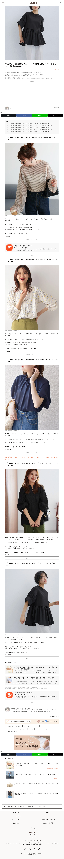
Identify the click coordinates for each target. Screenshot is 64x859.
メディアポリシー (14, 843)
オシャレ (11, 726)
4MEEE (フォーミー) (25, 844)
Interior (48, 816)
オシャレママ (45, 726)
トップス (36, 726)
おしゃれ (27, 726)
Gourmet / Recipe (16, 816)
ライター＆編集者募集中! (36, 844)
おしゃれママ (23, 729)
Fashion (16, 812)
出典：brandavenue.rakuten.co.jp (52, 60)
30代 (31, 729)
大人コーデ (39, 729)
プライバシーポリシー (24, 843)
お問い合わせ (33, 840)
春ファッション (12, 729)
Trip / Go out (16, 819)
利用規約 (7, 843)
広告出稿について (41, 840)
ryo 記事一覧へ (54, 716)
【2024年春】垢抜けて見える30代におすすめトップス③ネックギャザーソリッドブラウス (29, 127)
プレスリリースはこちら (23, 840)
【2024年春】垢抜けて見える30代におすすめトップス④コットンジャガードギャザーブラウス (30, 129)
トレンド (19, 726)
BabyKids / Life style (48, 819)
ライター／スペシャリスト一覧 (46, 843)
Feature (16, 823)
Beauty (48, 812)
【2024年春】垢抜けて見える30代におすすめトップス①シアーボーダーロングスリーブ (29, 123)
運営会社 (56, 843)
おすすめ (48, 729)
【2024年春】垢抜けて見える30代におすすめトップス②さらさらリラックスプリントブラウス (30, 125)
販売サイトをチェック (31, 239)
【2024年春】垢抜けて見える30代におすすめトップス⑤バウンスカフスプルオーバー (28, 131)
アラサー (54, 726)
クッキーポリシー (34, 843)
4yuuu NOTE (48, 823)
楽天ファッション (13, 731)
